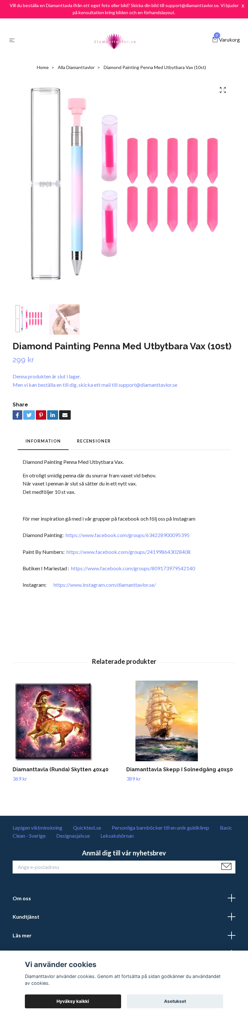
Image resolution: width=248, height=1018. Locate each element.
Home (43, 67)
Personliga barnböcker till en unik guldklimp (160, 827)
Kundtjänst (26, 916)
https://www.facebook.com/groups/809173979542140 (133, 568)
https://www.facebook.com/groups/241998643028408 (129, 552)
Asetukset (175, 1001)
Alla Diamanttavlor (76, 67)
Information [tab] (43, 441)
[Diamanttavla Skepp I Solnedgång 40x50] (180, 721)
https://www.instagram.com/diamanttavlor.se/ (105, 585)
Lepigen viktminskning (37, 827)
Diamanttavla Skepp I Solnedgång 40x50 (179, 769)
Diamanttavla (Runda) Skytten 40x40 (60, 769)
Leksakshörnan (117, 836)
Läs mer (22, 935)
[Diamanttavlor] (115, 40)
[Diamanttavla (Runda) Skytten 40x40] (67, 721)
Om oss (22, 898)
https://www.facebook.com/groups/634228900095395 (128, 535)
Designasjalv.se (73, 836)
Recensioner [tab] (94, 441)
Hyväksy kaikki (73, 1001)
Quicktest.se (87, 827)
